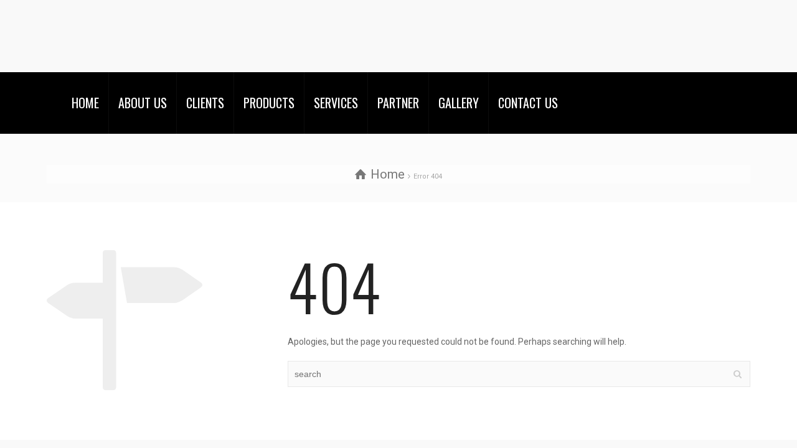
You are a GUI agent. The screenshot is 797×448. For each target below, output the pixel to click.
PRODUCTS (269, 102)
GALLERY (458, 102)
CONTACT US (528, 102)
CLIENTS (205, 102)
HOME (85, 102)
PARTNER (398, 102)
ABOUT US (142, 102)
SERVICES (336, 102)
